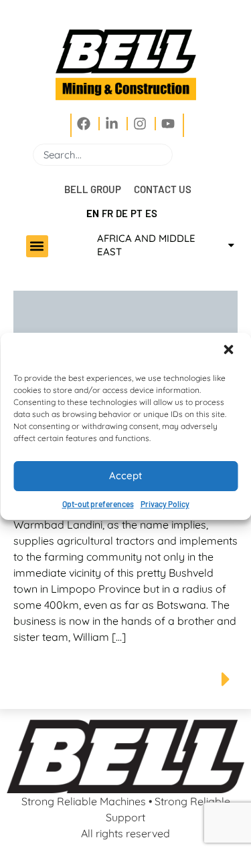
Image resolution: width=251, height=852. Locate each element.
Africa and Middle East (146, 245)
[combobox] (103, 155)
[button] (230, 351)
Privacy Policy (165, 504)
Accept (125, 475)
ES (151, 213)
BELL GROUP (92, 189)
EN (92, 213)
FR (107, 213)
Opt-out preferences (98, 504)
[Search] (178, 155)
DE (122, 213)
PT (137, 213)
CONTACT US (162, 189)
